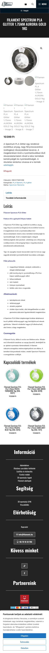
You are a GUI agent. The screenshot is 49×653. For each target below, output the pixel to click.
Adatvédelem (24, 465)
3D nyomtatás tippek (24, 477)
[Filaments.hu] (7, 4)
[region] (24, 631)
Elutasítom (24, 648)
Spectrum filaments (16, 185)
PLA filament (18, 183)
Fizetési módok (24, 474)
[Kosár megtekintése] (25, 4)
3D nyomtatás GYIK (24, 501)
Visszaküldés (24, 504)
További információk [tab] (16, 198)
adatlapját (8, 165)
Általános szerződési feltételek (24, 468)
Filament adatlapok (24, 480)
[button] (32, 4)
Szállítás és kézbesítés (24, 471)
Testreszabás (24, 641)
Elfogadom (24, 635)
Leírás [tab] (9, 193)
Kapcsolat (24, 526)
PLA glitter (28, 183)
